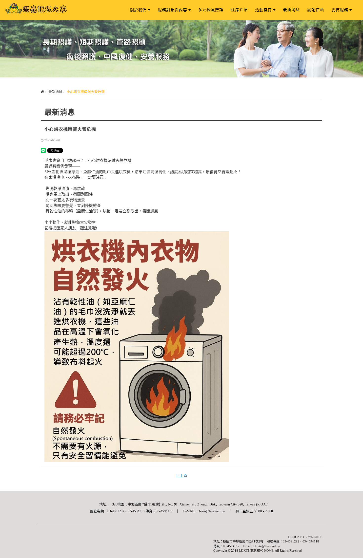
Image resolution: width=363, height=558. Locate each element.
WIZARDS (315, 537)
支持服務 (339, 10)
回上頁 (181, 476)
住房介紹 (239, 10)
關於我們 (138, 10)
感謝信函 (315, 10)
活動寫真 (263, 10)
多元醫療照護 (210, 10)
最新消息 (291, 10)
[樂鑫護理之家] (36, 8)
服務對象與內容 (172, 10)
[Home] (42, 91)
